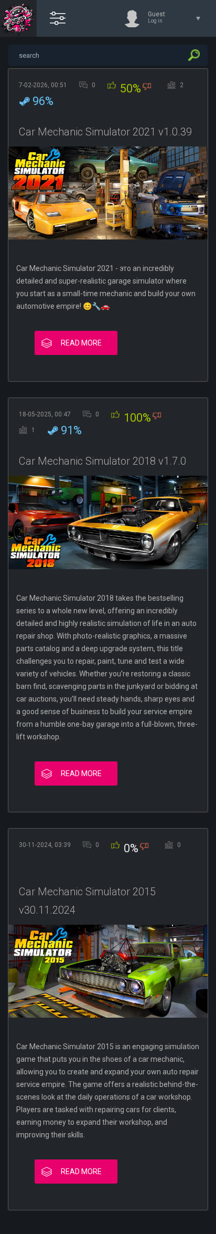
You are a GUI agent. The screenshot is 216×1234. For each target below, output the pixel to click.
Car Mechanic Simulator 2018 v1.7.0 (102, 461)
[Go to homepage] (18, 18)
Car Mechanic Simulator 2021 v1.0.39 (105, 132)
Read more (81, 343)
